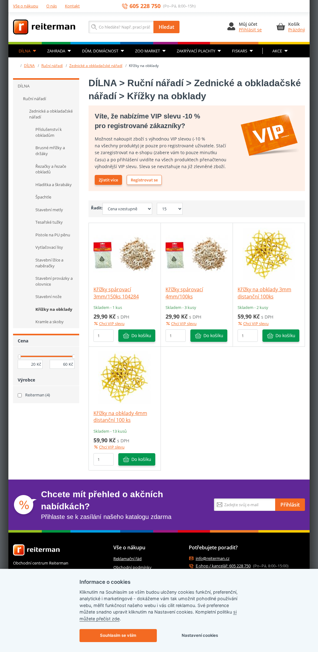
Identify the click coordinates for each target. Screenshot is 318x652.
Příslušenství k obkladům (48, 132)
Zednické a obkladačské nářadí (95, 65)
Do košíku (141, 335)
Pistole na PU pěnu (52, 235)
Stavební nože (48, 296)
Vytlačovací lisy (49, 247)
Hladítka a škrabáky (53, 184)
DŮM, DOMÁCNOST (100, 51)
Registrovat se (144, 180)
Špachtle (43, 197)
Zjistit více (108, 180)
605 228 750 (145, 6)
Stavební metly (49, 209)
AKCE (277, 51)
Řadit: (94, 208)
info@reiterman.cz (212, 558)
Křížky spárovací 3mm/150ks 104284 (116, 293)
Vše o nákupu (25, 6)
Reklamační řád (127, 558)
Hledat (166, 27)
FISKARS (239, 51)
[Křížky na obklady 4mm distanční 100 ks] (124, 377)
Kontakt (72, 6)
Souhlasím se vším (118, 635)
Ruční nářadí (52, 65)
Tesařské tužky (49, 222)
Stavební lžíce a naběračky (49, 263)
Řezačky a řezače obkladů (50, 169)
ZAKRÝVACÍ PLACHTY (196, 51)
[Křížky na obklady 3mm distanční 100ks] (269, 254)
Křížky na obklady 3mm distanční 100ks (264, 293)
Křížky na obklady (53, 309)
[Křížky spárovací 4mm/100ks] (197, 254)
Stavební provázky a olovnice (54, 281)
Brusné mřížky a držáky (50, 150)
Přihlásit (290, 504)
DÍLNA (24, 51)
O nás (51, 6)
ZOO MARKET (147, 51)
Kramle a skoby (49, 321)
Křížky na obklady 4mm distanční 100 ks (120, 416)
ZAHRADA (56, 51)
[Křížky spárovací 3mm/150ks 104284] (124, 254)
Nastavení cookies (200, 635)
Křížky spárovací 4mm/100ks (184, 293)
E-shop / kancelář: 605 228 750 (223, 566)
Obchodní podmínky (132, 567)
